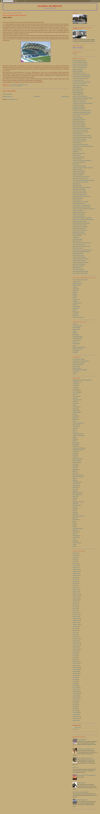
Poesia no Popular (76, 343)
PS (73, 521)
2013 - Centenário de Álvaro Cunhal (80, 279)
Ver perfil (75, 54)
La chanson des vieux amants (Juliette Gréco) (82, 110)
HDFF (74, 471)
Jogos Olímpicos (76, 482)
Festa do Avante (76, 460)
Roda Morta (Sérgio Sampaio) (79, 108)
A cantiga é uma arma (77, 200)
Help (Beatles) (76, 151)
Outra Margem (76, 308)
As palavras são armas (77, 283)
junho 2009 (75, 679)
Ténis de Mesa (75, 535)
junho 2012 (75, 606)
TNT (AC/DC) (76, 164)
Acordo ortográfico (77, 392)
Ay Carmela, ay (76, 237)
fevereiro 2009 (76, 687)
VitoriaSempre (76, 371)
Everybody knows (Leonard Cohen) (80, 230)
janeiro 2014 (75, 567)
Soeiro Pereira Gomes (77, 528)
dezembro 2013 (76, 569)
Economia (75, 451)
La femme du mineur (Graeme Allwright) (81, 223)
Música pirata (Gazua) (77, 185)
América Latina (76, 399)
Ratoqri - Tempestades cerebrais (79, 347)
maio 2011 (75, 632)
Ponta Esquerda (76, 312)
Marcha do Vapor (76, 366)
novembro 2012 (76, 596)
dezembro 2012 (76, 593)
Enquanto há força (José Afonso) (79, 119)
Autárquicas (75, 410)
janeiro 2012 (75, 616)
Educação (75, 453)
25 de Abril (75, 389)
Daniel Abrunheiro (76, 327)
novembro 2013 (76, 571)
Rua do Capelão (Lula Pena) (78, 89)
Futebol (74, 466)
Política (74, 514)
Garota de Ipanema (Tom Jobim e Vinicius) (81, 76)
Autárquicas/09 (76, 412)
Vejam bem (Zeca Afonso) (78, 210)
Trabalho (74, 541)
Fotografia (75, 464)
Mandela (74, 491)
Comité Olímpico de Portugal (79, 362)
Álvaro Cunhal (76, 396)
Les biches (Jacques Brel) (78, 94)
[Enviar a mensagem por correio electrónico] (29, 84)
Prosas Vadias (75, 313)
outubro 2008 (75, 696)
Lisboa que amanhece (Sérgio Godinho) (81, 258)
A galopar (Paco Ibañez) (78, 239)
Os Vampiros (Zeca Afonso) (78, 255)
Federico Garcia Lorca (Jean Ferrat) (80, 96)
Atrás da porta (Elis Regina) (78, 269)
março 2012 (75, 612)
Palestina (74, 508)
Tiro (74, 539)
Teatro (74, 533)
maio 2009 (75, 681)
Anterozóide (75, 324)
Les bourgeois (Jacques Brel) (78, 216)
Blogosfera (75, 419)
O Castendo (75, 301)
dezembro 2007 (76, 716)
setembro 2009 (76, 673)
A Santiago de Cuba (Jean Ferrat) (79, 141)
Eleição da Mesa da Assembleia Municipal (80, 792)
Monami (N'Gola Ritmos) (78, 175)
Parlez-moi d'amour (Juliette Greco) (80, 64)
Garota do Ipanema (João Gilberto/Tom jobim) (82, 137)
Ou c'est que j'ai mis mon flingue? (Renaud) (81, 82)
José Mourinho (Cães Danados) (79, 107)
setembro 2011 (76, 624)
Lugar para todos (76, 299)
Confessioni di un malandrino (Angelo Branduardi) (83, 219)
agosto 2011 (75, 626)
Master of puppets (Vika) (78, 91)
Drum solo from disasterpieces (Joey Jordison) (82, 217)
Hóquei (74, 478)
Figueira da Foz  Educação (81, 380)
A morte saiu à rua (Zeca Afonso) (79, 191)
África (74, 394)
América (74, 398)
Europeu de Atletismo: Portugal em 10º (84, 758)
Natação (74, 498)
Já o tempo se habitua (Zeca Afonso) (80, 62)
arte (73, 405)
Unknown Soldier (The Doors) (79, 171)
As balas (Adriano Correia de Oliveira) (80, 132)
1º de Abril (75, 385)
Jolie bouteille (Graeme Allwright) (80, 99)
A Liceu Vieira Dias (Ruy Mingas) (80, 67)
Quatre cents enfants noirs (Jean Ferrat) (81, 271)
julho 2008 (75, 702)
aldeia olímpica (50, 6)
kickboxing (75, 487)
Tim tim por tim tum (77, 142)
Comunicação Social (77, 433)
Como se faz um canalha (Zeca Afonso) (81, 78)
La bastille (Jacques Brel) (78, 133)
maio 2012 (75, 608)
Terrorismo (75, 537)
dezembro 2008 (76, 691)
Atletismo (75, 408)
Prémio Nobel (75, 519)
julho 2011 (75, 628)
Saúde (74, 526)
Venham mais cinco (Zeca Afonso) (80, 139)
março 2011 (75, 636)
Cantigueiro (75, 287)
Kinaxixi (74, 331)
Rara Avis (75, 345)
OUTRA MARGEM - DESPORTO (80, 370)
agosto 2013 (75, 577)
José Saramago (76, 485)
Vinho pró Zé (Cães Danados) (79, 173)
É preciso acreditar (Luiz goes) (79, 73)
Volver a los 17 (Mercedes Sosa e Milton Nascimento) (83, 180)
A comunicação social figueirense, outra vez (85, 749)
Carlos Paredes (76, 426)
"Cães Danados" (76, 382)
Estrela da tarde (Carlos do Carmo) (80, 225)
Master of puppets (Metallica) (79, 121)
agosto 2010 (75, 651)
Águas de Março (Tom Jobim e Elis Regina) (81, 187)
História (74, 473)
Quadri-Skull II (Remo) (81, 739)
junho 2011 (75, 630)
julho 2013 (75, 579)
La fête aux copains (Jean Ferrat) (79, 60)
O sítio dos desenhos (77, 340)
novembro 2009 (76, 669)
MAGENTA (75, 333)
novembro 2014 (76, 555)
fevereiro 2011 (76, 638)
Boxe (74, 421)
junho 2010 (75, 655)
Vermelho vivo (76, 315)
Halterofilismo (76, 469)
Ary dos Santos (76, 407)
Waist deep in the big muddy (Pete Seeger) (81, 251)
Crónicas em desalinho (16, 85)
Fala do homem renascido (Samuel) (80, 192)
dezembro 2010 (76, 642)
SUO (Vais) (75, 532)
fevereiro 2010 (76, 663)
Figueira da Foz (76, 462)
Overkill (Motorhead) (77, 87)
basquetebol (75, 416)
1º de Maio (75, 387)
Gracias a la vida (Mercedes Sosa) (79, 194)
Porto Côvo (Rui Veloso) (78, 248)
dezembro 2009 (76, 667)
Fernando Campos (76, 458)
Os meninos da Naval (77, 368)
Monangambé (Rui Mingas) (78, 92)
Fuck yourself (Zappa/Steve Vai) (79, 234)
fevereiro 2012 (76, 614)
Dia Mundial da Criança (77, 449)
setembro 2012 (76, 600)
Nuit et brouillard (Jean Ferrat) (79, 228)
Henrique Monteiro (77, 329)
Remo (74, 525)
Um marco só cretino (81, 782)
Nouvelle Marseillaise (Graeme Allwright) (81, 196)
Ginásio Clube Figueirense (78, 364)
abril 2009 (75, 683)
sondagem (75, 530)
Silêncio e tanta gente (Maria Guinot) (80, 85)
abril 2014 (75, 561)
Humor (74, 480)
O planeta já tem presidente (82, 799)
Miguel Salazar (76, 334)
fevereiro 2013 (76, 589)
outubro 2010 (75, 647)
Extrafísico (75, 292)
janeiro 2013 (75, 591)
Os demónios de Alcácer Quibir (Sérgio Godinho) (83, 146)
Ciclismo (74, 432)
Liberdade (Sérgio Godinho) (78, 105)
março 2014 (75, 563)
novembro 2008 (76, 694)
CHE (74, 430)
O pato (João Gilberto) (77, 235)
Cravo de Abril (76, 288)
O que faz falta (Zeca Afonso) (79, 244)
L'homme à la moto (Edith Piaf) (79, 126)
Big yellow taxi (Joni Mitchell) (79, 264)
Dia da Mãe (75, 444)
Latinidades (75, 296)
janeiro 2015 (75, 553)
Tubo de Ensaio (76, 350)
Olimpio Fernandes (77, 306)
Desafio (74, 441)
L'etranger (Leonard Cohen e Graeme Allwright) (83, 103)
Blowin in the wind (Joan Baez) (79, 123)
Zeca (74, 546)
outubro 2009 (75, 671)
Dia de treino (75, 446)
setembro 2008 (76, 698)
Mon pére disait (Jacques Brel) (79, 153)
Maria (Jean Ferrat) (77, 155)
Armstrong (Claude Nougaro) (79, 157)
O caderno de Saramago (77, 336)
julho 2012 (75, 604)
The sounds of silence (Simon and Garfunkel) (82, 242)
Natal (74, 500)
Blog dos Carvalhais (77, 285)
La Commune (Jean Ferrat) (78, 80)
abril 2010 (75, 659)
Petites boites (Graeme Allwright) (79, 221)
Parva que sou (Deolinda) (78, 117)
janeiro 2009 (75, 690)
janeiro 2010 (75, 665)
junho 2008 (75, 704)
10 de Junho (75, 383)
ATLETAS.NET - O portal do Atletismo (81, 361)
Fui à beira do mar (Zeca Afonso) (79, 83)
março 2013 (75, 587)
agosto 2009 (75, 675)
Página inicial (37, 96)
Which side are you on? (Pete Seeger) (80, 226)
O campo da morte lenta (77, 501)
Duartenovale (75, 290)
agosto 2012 (75, 602)
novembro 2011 (76, 620)
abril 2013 (75, 585)
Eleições (74, 455)
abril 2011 (75, 634)
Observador (75, 304)
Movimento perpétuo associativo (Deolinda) (82, 128)
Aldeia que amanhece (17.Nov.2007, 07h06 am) (86, 775)
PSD (74, 523)
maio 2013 (75, 583)
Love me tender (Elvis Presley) (79, 162)
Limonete (75, 297)
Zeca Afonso (75, 352)
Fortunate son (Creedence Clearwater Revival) (82, 160)
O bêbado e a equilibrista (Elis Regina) (80, 262)
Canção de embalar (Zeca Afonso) (79, 212)
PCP (74, 510)
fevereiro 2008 (76, 712)
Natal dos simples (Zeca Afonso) (79, 260)
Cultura (74, 439)
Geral (74, 467)
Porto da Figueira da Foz (78, 516)
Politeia (74, 310)
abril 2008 (75, 708)
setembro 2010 (76, 649)
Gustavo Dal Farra (76, 116)
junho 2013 (75, 581)
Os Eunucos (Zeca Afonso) (78, 253)
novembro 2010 (76, 645)
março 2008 (75, 710)
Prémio (74, 517)
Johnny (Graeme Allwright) (78, 266)
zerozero (74, 373)
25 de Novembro (76, 390)
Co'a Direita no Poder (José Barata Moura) (81, 74)
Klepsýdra (75, 294)
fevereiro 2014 (76, 565)
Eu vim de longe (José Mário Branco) (80, 273)
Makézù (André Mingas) (78, 71)
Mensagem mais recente (7, 96)
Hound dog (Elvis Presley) (78, 69)
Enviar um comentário (7, 94)
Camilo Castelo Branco (77, 423)
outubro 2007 (75, 720)
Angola (74, 401)
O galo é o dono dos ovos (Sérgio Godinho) (81, 205)
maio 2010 (75, 657)
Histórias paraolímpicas (77, 476)
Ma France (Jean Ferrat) (77, 241)
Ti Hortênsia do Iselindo (78, 349)
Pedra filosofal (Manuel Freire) (79, 203)
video (74, 544)
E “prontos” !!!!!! (75, 767)
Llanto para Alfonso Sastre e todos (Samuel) (82, 207)
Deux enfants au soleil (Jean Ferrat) (80, 178)
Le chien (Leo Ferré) (77, 148)
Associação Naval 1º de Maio (78, 359)
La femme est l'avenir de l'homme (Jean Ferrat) (82, 250)
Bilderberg (75, 417)
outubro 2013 (75, 573)
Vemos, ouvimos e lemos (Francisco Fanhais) (82, 135)
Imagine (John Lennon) (77, 169)
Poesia (74, 512)
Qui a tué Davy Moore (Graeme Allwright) (81, 246)
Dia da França (75, 442)
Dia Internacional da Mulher (78, 448)
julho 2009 (75, 677)
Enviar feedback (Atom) (13, 99)
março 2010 (75, 661)
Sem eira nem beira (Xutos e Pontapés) (80, 201)
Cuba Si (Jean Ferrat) (77, 267)
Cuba (74, 437)
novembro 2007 (76, 718)
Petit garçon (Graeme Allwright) (79, 166)
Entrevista (75, 457)
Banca (74, 414)
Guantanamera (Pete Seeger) (78, 232)
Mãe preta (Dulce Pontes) (78, 198)
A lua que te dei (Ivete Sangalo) (79, 257)
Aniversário (75, 403)
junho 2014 (75, 557)
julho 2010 (75, 653)
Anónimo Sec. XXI (77, 281)
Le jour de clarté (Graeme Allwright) (80, 130)
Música (74, 496)
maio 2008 (75, 706)
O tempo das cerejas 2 (77, 303)
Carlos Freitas (75, 424)
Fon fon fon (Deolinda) (77, 158)
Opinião (74, 503)
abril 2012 (75, 610)
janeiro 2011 (75, 640)
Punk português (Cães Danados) (79, 189)
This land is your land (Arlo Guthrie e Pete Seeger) (83, 167)
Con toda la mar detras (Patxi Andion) (80, 144)
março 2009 (75, 685)
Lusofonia (75, 489)
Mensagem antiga (65, 96)
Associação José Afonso (77, 325)
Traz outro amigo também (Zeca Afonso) (81, 114)
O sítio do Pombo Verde (77, 338)
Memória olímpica (76, 492)
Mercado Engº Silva (77, 494)
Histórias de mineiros (77, 475)
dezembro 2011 (76, 618)
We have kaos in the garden (78, 317)
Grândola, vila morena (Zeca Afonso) (80, 65)
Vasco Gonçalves (76, 542)
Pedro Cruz (75, 341)
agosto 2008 (75, 700)
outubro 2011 (75, 622)
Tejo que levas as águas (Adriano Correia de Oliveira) (83, 208)
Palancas (74, 507)
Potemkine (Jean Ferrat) (78, 149)
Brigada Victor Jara (77, 183)
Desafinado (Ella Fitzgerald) (78, 214)
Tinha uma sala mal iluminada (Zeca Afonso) (82, 112)
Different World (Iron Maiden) (79, 124)
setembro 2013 (76, 575)
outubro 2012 (75, 598)
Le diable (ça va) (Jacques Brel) (79, 101)
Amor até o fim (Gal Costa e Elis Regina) (81, 176)
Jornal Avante (75, 483)
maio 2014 (75, 559)
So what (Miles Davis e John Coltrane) (80, 182)
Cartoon (74, 428)
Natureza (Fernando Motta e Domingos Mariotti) (83, 98)
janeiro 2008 (75, 714)
